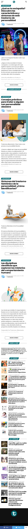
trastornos (10, 24)
